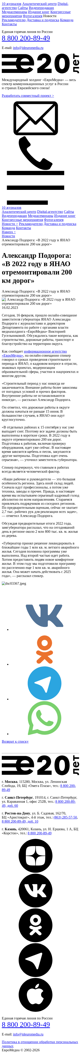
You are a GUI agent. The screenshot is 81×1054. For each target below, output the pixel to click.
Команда (66, 20)
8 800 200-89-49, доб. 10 (20, 821)
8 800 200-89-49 (26, 38)
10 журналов (11, 4)
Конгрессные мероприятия (22, 220)
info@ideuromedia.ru (28, 48)
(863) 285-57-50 (65, 817)
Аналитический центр (39, 4)
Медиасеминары (14, 12)
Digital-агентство (50, 212)
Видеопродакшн (41, 8)
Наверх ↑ (9, 232)
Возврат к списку (15, 741)
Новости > (10, 224)
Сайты (23, 8)
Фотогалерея (32, 16)
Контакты (9, 24)
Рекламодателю (14, 20)
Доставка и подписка (43, 20)
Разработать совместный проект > (28, 96)
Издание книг (39, 12)
